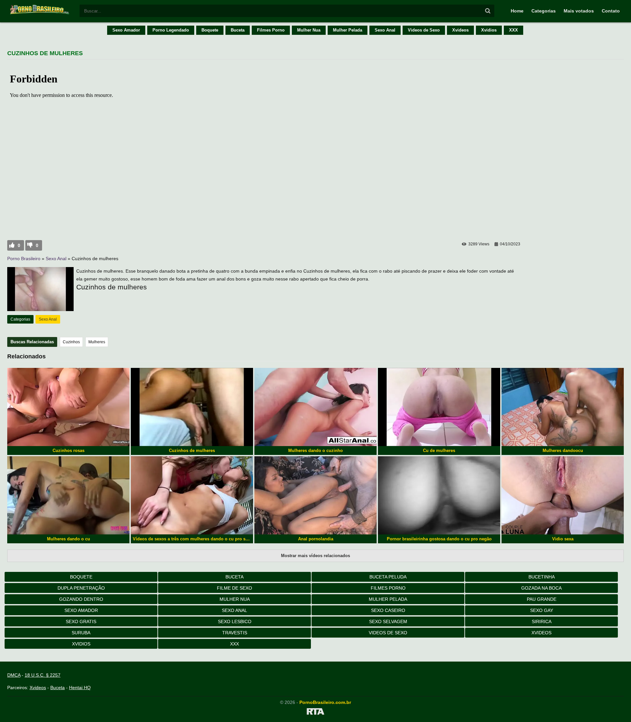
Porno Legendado (170, 30)
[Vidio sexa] (563, 495)
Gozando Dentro (81, 599)
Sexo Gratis (81, 621)
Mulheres (96, 342)
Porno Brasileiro (23, 258)
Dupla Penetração (81, 588)
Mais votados (579, 10)
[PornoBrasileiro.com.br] (40, 13)
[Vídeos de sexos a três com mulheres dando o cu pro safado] (192, 495)
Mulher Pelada (347, 30)
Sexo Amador (126, 30)
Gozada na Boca (541, 588)
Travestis (234, 632)
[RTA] (315, 712)
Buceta (238, 30)
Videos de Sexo (424, 30)
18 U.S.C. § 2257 (42, 675)
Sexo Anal (385, 30)
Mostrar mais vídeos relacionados (315, 555)
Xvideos (460, 30)
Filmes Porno (271, 30)
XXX (513, 30)
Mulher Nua (308, 30)
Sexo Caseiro (388, 610)
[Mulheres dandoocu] (563, 407)
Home (517, 10)
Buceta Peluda (388, 576)
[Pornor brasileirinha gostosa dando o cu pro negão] (439, 495)
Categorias (543, 10)
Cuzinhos (71, 342)
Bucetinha (541, 576)
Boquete (209, 30)
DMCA (13, 675)
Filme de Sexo (234, 588)
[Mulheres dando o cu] (68, 495)
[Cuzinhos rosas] (68, 407)
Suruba (81, 632)
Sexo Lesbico (234, 621)
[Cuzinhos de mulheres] (192, 407)
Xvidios (489, 30)
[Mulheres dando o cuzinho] (315, 407)
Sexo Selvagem (388, 621)
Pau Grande (541, 599)
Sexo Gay (541, 610)
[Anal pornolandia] (315, 495)
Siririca (541, 621)
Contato (611, 10)
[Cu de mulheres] (439, 407)
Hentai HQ (80, 687)
